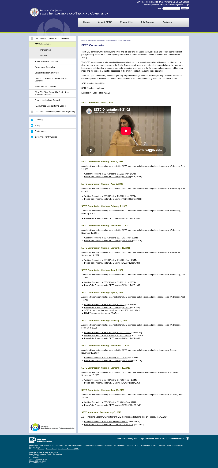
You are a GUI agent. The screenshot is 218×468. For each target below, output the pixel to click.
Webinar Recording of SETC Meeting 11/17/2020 (105, 358)
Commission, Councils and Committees (52, 38)
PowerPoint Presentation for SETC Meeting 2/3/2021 (107, 338)
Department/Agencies (66, 449)
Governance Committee (45, 67)
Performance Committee (45, 86)
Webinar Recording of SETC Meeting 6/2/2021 (104, 282)
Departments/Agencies (174, 5)
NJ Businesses (119, 445)
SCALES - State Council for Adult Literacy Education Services (53, 93)
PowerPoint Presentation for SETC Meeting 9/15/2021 (107, 263)
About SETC (49, 445)
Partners (78, 445)
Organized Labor (132, 445)
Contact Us (121, 439)
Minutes (43, 56)
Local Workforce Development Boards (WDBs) (55, 112)
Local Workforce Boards (148, 445)
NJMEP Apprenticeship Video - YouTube (101, 313)
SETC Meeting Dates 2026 (93, 83)
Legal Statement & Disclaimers (152, 439)
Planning (39, 120)
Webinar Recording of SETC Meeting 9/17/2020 (105, 380)
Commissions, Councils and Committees (97, 445)
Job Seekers (69, 445)
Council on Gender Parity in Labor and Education (51, 79)
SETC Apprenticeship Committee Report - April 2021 (106, 310)
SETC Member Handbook (92, 88)
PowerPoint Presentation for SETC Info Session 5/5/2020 (108, 424)
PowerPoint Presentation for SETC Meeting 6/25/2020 (107, 405)
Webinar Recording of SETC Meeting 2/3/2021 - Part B (107, 335)
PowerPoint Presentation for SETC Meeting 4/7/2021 (107, 307)
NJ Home (147, 5)
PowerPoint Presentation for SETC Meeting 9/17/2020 (107, 383)
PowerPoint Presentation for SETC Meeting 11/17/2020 (108, 361)
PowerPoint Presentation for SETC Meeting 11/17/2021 (108, 241)
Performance (40, 131)
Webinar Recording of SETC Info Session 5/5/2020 (106, 422)
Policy (37, 125)
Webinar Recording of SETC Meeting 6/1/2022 (104, 174)
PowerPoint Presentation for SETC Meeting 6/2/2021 (107, 285)
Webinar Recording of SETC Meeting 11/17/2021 (105, 238)
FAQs (187, 5)
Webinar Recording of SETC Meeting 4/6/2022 (104, 196)
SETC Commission (43, 44)
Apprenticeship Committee (46, 61)
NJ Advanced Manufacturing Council (50, 106)
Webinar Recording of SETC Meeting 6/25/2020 (105, 402)
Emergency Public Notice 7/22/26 (95, 93)
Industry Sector (34, 447)
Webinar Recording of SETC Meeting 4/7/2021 (104, 305)
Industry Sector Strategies (46, 137)
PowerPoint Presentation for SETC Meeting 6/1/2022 (107, 177)
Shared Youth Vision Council (47, 100)
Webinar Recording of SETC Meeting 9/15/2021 (105, 260)
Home (83, 40)
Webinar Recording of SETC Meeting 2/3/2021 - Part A (107, 333)
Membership (45, 50)
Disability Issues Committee (47, 73)
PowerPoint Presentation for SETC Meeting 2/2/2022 (107, 218)
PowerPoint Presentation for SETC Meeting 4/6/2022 (107, 199)
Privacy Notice (133, 439)
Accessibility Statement (174, 439)
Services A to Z (158, 5)
